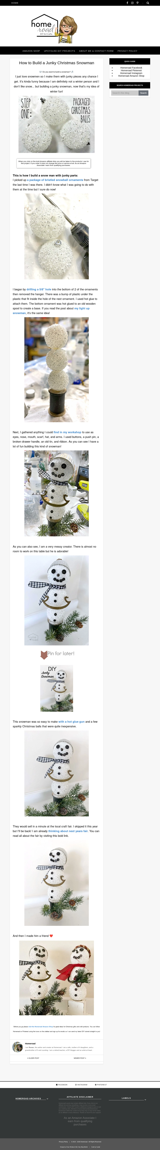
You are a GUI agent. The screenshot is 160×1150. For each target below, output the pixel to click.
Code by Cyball (95, 1147)
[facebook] (127, 3)
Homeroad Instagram (131, 73)
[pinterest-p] (137, 3)
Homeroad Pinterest (131, 70)
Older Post (33, 1058)
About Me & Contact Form (96, 51)
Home (14, 3)
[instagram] (132, 3)
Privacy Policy (128, 51)
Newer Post (79, 1058)
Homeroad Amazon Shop (131, 76)
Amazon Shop (31, 51)
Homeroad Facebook (131, 67)
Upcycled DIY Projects (59, 51)
